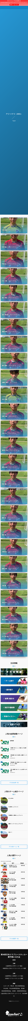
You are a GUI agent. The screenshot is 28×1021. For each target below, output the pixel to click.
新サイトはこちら (14, 4)
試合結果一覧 (15, 782)
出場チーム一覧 (15, 846)
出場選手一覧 (15, 938)
